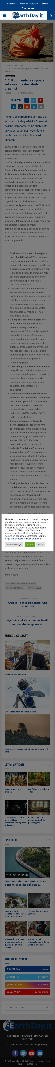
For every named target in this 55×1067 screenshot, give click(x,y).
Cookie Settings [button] (14, 544)
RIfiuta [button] (40, 544)
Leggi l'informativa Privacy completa (23, 538)
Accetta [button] (29, 544)
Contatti (44, 4)
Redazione (11, 4)
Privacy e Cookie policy (28, 4)
